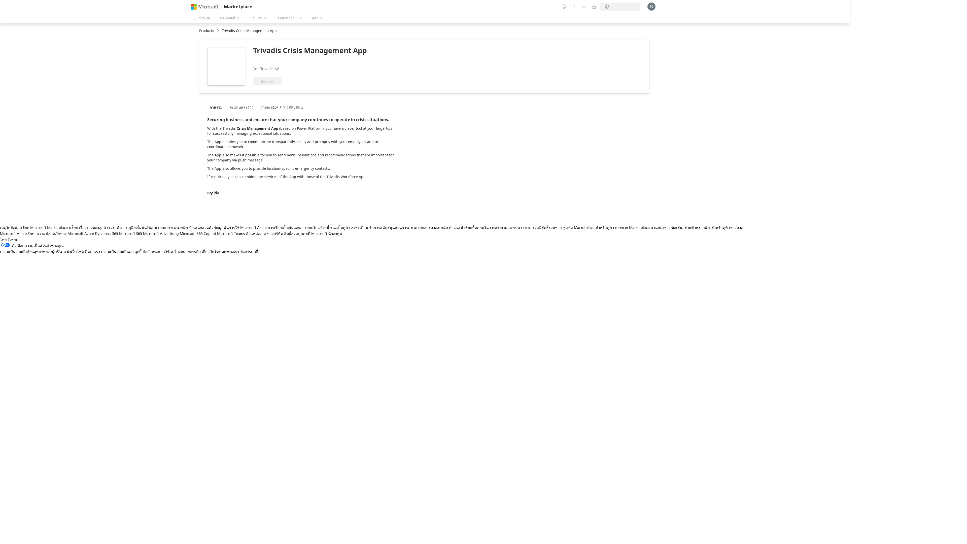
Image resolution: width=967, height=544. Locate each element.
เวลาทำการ (118, 227)
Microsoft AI (10, 233)
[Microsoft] (204, 7)
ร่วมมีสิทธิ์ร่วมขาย (547, 227)
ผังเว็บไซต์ (75, 251)
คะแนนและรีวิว (241, 107)
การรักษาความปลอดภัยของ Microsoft (52, 233)
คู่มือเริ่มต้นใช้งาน (142, 227)
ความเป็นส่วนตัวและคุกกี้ (121, 251)
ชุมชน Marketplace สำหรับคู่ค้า (588, 227)
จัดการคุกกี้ (249, 251)
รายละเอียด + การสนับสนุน (282, 107)
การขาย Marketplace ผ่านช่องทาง (642, 227)
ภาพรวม (216, 107)
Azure (89, 233)
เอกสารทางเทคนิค (173, 227)
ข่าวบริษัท (275, 233)
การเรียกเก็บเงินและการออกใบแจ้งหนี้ (298, 227)
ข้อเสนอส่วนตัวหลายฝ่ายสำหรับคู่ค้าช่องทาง (707, 227)
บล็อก (73, 227)
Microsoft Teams (231, 233)
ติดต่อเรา (92, 251)
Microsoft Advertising (161, 233)
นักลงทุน (335, 233)
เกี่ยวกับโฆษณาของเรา (220, 251)
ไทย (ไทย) (8, 239)
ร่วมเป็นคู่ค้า (340, 227)
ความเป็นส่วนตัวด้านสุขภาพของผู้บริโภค (33, 251)
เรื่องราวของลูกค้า (93, 227)
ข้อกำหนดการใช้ (156, 251)
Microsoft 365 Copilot (198, 233)
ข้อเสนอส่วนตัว (201, 227)
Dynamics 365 (106, 233)
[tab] (217, 107)
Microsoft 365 (130, 233)
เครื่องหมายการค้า (186, 251)
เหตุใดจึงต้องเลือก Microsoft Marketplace (34, 227)
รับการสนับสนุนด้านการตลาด (393, 227)
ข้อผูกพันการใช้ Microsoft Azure (241, 227)
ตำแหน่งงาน (256, 233)
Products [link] (206, 30)
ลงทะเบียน (359, 227)
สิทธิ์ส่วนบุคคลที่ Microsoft (305, 233)
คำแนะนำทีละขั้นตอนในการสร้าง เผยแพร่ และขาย (490, 227)
